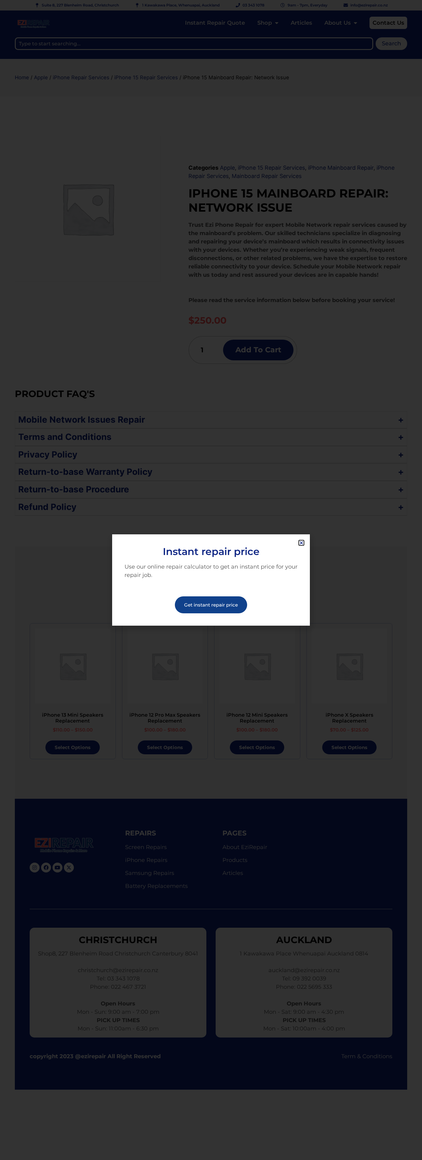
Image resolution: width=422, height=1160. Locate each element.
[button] (301, 543)
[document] (211, 580)
